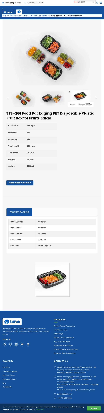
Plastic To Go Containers (64, 337)
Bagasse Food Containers (64, 353)
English (81, 2)
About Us (6, 367)
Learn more (40, 409)
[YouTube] (22, 344)
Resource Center (10, 379)
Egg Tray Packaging (62, 341)
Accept (94, 408)
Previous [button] (8, 98)
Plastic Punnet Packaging (64, 326)
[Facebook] (5, 344)
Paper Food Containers (63, 345)
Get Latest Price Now (20, 182)
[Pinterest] (101, 3)
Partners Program (10, 371)
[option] (52, 58)
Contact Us (7, 387)
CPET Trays (58, 334)
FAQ (4, 383)
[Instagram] (97, 3)
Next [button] (96, 98)
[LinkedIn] (16, 344)
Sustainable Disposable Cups (66, 349)
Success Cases (9, 375)
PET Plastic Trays (60, 330)
